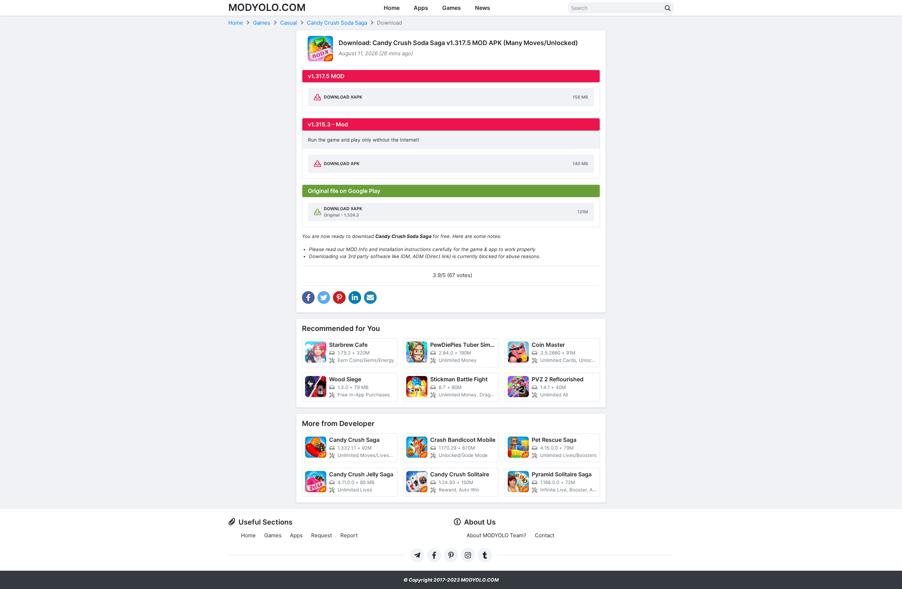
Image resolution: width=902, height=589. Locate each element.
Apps (421, 7)
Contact (544, 535)
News (482, 7)
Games (451, 7)
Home (392, 7)
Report (349, 535)
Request (321, 535)
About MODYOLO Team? (496, 535)
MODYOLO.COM (266, 7)
